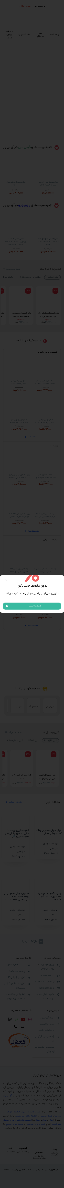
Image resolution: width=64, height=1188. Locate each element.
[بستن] (5, 579)
